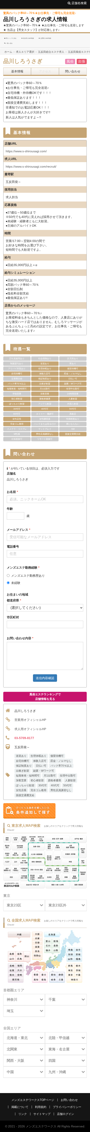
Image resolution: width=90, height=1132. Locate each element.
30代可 (42, 785)
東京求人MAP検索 (28, 38)
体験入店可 (39, 760)
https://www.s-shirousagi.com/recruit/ (31, 166)
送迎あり (21, 755)
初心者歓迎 (37, 780)
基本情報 (17, 71)
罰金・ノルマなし (60, 760)
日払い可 (41, 765)
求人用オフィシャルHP (30, 729)
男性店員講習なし (60, 790)
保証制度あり (24, 765)
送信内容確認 (45, 678)
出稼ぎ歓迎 (22, 770)
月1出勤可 (50, 775)
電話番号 (13, 546)
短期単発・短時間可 (28, 775)
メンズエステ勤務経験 (23, 567)
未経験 (15, 583)
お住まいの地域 (17, 594)
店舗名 (11, 473)
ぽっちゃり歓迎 (25, 785)
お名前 (12, 492)
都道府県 (14, 600)
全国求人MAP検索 (45, 38)
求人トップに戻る (10, 38)
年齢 (10, 508)
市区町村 (13, 617)
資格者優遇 (54, 780)
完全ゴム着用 (38, 790)
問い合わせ (72, 71)
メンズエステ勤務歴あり (28, 575)
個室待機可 (57, 755)
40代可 (55, 785)
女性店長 (21, 790)
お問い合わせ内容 (20, 638)
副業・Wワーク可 (43, 770)
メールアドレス (18, 529)
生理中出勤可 (68, 775)
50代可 (67, 785)
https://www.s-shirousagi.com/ (26, 151)
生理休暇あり (38, 755)
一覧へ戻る (8, 43)
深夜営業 (21, 780)
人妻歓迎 (70, 780)
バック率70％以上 (61, 765)
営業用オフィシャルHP (30, 720)
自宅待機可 (22, 760)
